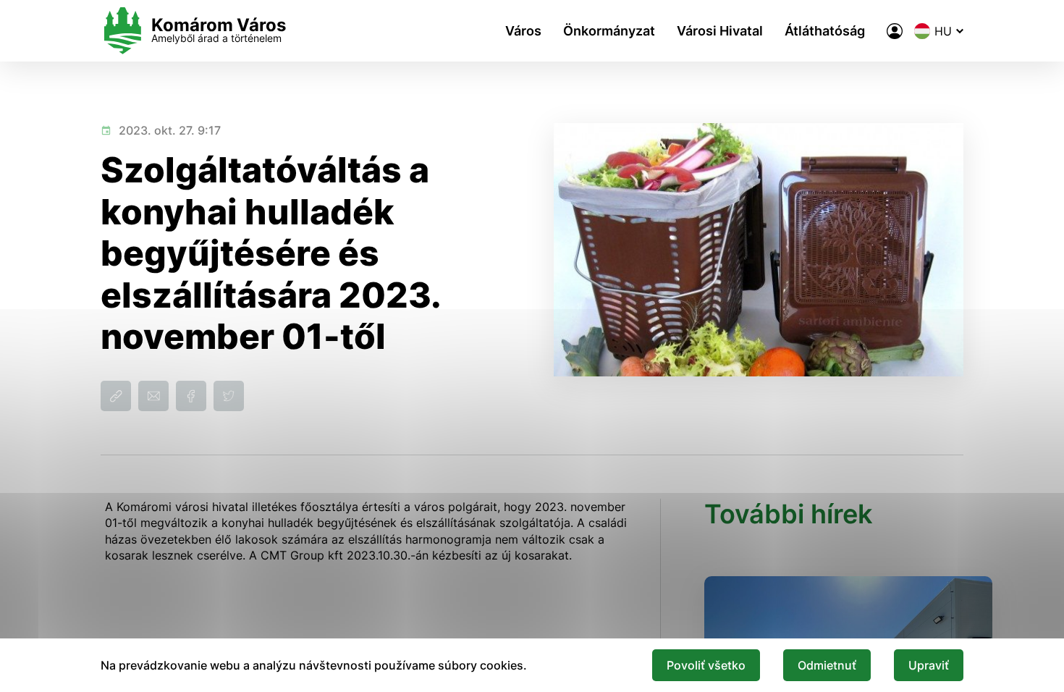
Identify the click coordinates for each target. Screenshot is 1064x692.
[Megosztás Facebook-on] (191, 396)
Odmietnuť (827, 665)
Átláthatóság (825, 30)
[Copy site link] (116, 396)
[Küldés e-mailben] (153, 396)
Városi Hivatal (720, 30)
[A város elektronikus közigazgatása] (895, 31)
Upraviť (928, 665)
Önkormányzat (609, 30)
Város (523, 30)
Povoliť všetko (706, 665)
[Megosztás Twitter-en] (229, 396)
